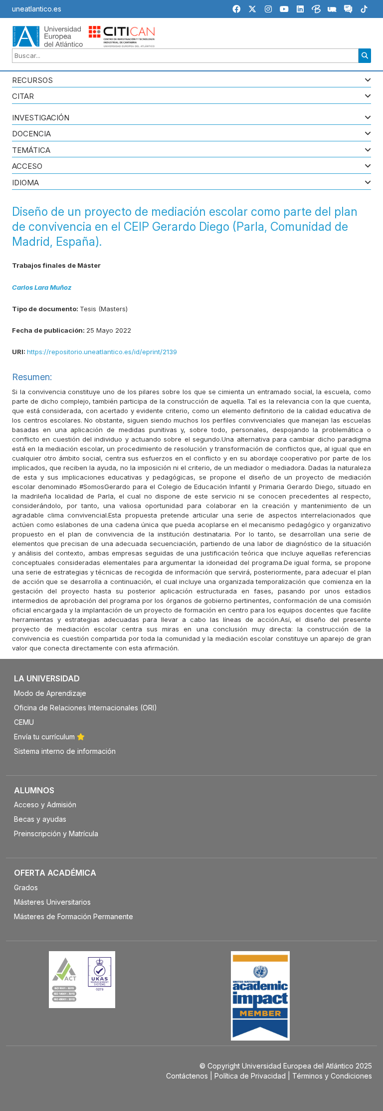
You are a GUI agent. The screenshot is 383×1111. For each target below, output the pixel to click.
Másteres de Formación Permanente (73, 916)
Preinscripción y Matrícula (56, 833)
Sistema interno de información (65, 751)
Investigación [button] (40, 118)
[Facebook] (236, 9)
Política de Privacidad (250, 1076)
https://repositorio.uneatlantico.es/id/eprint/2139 (102, 352)
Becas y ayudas (40, 819)
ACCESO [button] (27, 166)
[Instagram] (268, 9)
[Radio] (332, 10)
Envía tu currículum (45, 736)
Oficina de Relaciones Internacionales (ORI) (85, 707)
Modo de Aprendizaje (50, 693)
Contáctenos (187, 1076)
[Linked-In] (300, 9)
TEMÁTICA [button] (31, 150)
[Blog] (316, 10)
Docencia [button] (31, 134)
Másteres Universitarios (52, 902)
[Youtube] (284, 9)
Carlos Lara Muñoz (41, 287)
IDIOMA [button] (25, 183)
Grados (26, 887)
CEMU (24, 722)
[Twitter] (252, 9)
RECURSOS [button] (32, 80)
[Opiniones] (348, 10)
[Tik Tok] (364, 10)
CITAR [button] (23, 96)
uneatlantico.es (36, 8)
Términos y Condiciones (332, 1076)
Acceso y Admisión (45, 804)
